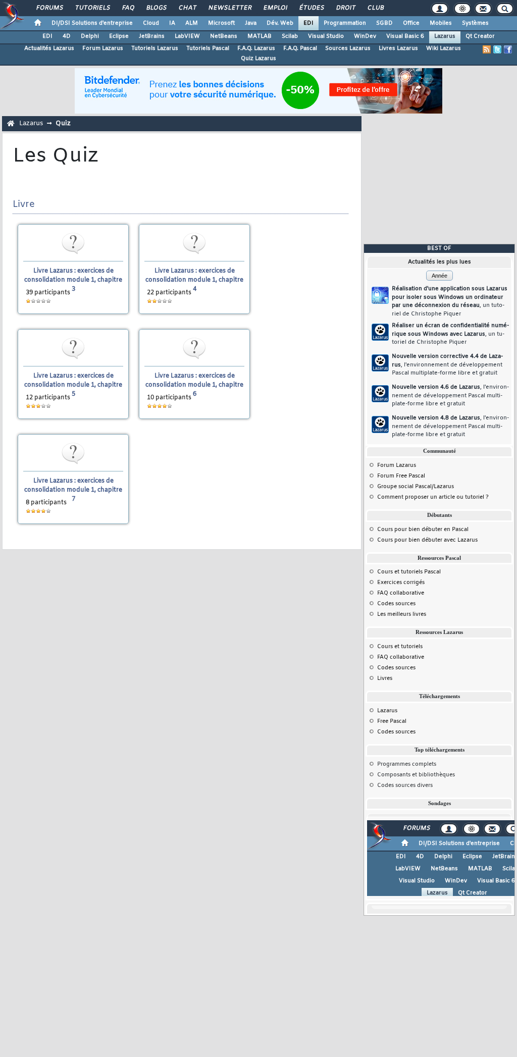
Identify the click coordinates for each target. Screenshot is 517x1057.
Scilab (290, 36)
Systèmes (475, 23)
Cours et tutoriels (400, 646)
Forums (49, 8)
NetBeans (223, 36)
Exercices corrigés (401, 582)
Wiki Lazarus (443, 48)
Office (411, 23)
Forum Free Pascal (401, 476)
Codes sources (396, 603)
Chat (187, 8)
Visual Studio (326, 36)
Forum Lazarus (102, 48)
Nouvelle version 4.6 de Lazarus (450, 395)
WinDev (365, 36)
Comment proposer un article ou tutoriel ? (433, 497)
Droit (345, 8)
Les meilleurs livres (401, 614)
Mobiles (441, 23)
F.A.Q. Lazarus (256, 48)
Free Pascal (391, 721)
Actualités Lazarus (49, 48)
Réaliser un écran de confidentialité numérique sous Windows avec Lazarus (450, 334)
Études (311, 8)
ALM (191, 23)
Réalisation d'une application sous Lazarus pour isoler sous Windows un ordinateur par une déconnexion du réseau (449, 301)
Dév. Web (280, 23)
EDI (308, 23)
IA (172, 23)
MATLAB (259, 36)
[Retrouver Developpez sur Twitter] (497, 49)
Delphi (90, 36)
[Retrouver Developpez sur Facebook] (508, 49)
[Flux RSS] (487, 49)
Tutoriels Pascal (207, 48)
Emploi (275, 8)
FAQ (128, 8)
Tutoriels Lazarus (154, 48)
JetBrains (152, 36)
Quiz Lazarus (258, 58)
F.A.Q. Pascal (300, 48)
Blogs (156, 8)
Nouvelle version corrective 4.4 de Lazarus (447, 365)
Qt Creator (480, 36)
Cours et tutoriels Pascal (409, 571)
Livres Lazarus (398, 48)
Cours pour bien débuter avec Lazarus (427, 540)
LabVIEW (187, 36)
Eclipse (119, 36)
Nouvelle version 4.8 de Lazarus (450, 426)
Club (375, 8)
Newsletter (229, 8)
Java (250, 23)
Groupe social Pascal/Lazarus (415, 486)
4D (67, 36)
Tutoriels (92, 8)
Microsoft (221, 23)
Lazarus (444, 36)
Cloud (151, 23)
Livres (384, 678)
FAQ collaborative (400, 593)
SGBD (384, 23)
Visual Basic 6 (405, 36)
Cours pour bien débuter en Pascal (423, 529)
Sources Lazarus (348, 48)
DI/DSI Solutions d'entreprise (92, 23)
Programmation (345, 23)
